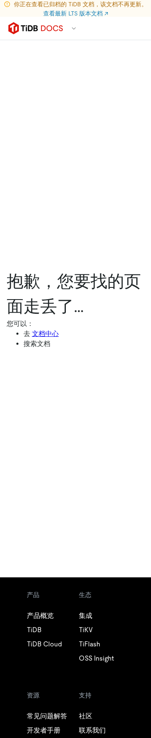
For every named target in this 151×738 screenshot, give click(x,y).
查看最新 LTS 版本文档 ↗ (75, 13)
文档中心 (45, 334)
